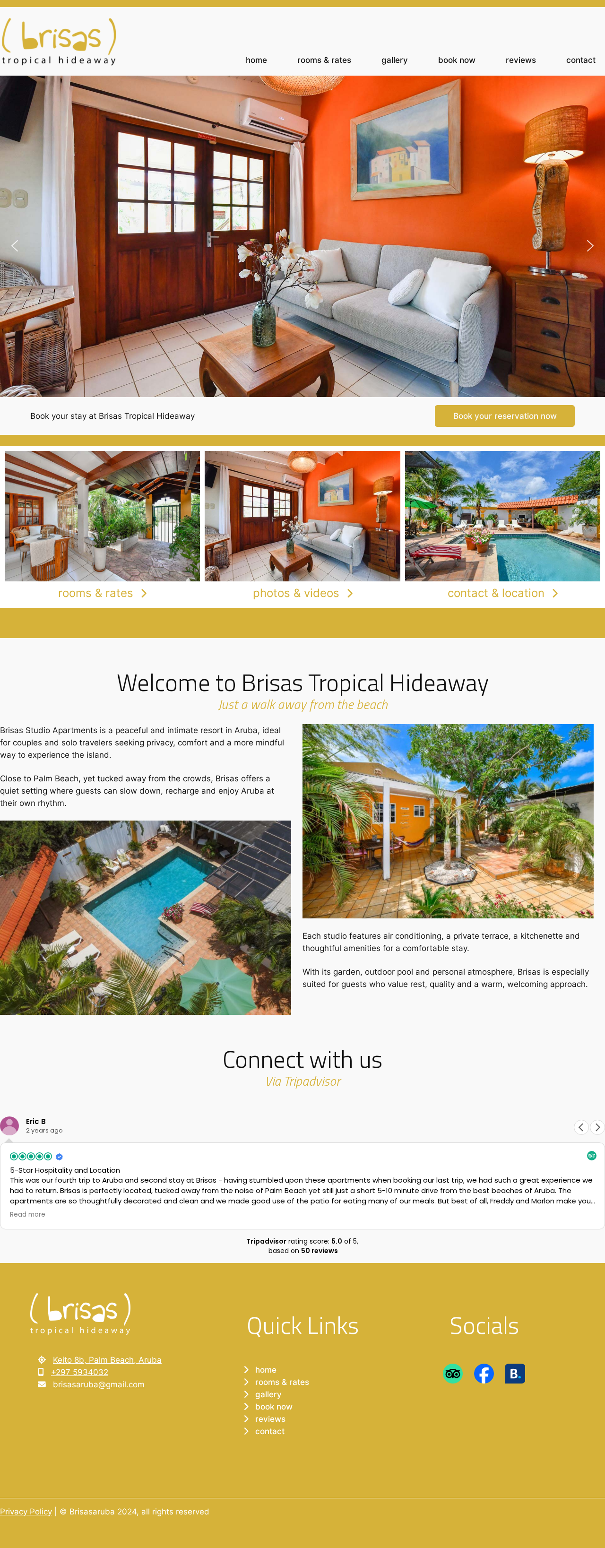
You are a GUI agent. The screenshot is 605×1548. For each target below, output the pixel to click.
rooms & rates (95, 593)
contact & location (496, 593)
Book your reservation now (505, 416)
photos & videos (296, 593)
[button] (14, 245)
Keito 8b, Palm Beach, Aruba (107, 1360)
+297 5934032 (79, 1372)
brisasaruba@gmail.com (99, 1384)
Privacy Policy (26, 1511)
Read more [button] (27, 1215)
